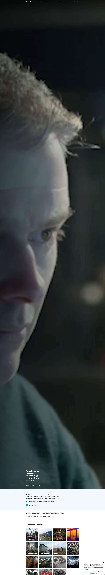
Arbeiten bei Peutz (69, 1)
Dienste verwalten (86, 569)
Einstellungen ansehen (100, 571)
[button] (103, 562)
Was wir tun (35, 1)
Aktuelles (45, 1)
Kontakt (59, 1)
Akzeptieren (87, 571)
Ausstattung (41, 1)
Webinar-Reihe (51, 1)
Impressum (97, 573)
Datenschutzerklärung (92, 573)
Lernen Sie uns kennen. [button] (33, 505)
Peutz (56, 1)
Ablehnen (92, 571)
